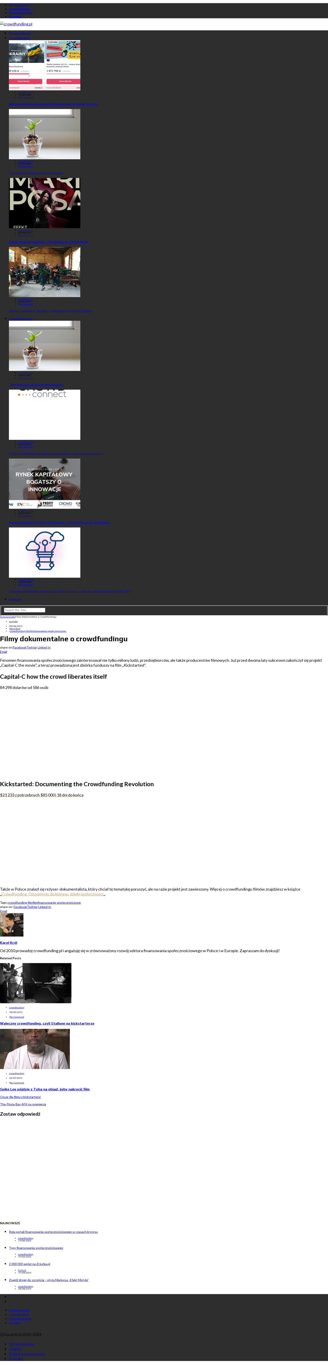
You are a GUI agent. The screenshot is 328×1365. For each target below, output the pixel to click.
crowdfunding (25, 92)
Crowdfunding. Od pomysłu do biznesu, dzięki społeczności (52, 893)
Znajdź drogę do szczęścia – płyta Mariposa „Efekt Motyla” (49, 242)
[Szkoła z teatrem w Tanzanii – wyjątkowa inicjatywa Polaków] (44, 295)
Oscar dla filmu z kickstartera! (20, 1097)
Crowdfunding (19, 9)
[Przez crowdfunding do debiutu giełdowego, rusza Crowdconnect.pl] (44, 438)
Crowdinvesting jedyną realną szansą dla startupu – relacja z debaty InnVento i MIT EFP (70, 591)
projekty (13, 621)
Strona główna (20, 5)
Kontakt (15, 16)
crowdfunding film (20, 631)
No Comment (26, 97)
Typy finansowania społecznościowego (36, 173)
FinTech (22, 1270)
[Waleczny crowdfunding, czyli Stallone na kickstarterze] (35, 1001)
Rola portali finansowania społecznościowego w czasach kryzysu (53, 104)
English (15, 1348)
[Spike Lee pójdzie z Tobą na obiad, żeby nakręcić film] (35, 1067)
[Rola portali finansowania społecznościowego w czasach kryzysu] (44, 88)
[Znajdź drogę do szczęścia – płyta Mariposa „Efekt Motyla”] (44, 226)
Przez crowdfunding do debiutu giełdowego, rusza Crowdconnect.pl (56, 453)
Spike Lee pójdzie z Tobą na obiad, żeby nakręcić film (45, 1089)
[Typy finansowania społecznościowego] (44, 157)
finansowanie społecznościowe (50, 631)
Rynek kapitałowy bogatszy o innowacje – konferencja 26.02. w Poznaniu (59, 522)
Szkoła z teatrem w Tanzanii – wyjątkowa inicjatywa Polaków (50, 310)
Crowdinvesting (21, 12)
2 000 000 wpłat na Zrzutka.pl (29, 1264)
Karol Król (15, 628)
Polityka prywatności (27, 1353)
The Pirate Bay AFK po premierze (23, 1104)
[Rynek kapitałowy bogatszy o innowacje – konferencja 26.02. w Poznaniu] (44, 507)
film (32, 631)
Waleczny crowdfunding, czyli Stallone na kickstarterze (47, 1023)
